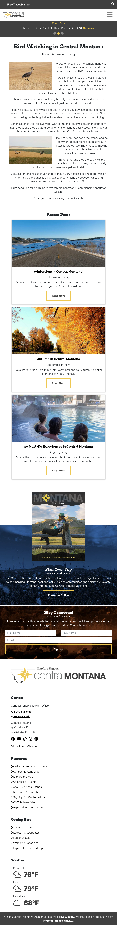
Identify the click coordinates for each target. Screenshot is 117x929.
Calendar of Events (24, 781)
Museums (88, 28)
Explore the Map (23, 776)
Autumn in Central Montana (58, 359)
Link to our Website (25, 746)
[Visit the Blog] (25, 739)
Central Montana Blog (26, 771)
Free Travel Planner (18, 4)
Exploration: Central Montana (30, 807)
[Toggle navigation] (109, 15)
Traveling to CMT (23, 827)
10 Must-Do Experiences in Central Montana (58, 446)
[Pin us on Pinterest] (36, 739)
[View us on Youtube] (19, 739)
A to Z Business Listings (27, 786)
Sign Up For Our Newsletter (30, 797)
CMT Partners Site (24, 802)
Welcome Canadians (25, 842)
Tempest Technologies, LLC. (58, 920)
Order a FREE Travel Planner (30, 766)
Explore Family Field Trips (28, 848)
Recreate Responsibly (26, 792)
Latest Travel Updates (26, 832)
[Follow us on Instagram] (30, 739)
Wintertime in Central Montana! (58, 271)
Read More (58, 295)
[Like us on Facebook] (13, 739)
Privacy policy (66, 917)
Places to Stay (21, 837)
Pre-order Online (58, 595)
